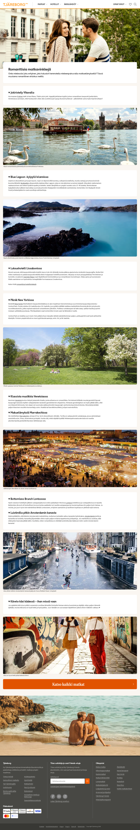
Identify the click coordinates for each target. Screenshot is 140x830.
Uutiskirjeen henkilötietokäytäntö (62, 786)
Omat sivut (118, 4)
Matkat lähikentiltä (102, 778)
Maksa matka (100, 767)
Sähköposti (54, 777)
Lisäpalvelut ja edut (103, 789)
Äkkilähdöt (70, 4)
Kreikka (119, 778)
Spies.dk (73, 826)
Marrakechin (24, 416)
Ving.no (67, 826)
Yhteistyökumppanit (103, 799)
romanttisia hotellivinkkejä (26, 284)
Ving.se (62, 826)
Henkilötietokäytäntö (52, 826)
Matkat (41, 4)
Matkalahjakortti (102, 785)
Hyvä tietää (28, 780)
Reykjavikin (25, 183)
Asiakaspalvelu (29, 776)
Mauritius (120, 785)
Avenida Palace (29, 277)
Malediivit (120, 781)
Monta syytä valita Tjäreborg (9, 792)
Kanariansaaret (122, 770)
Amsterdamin (90, 516)
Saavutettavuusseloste (32, 800)
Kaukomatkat (101, 774)
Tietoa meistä (8, 776)
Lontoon (69, 503)
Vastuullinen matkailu (11, 780)
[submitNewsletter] (87, 781)
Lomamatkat (100, 781)
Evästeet (41, 826)
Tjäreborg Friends (102, 796)
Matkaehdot (28, 784)
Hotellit (54, 4)
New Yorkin (19, 304)
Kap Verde (120, 774)
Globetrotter (81, 826)
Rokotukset (28, 791)
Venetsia (18, 400)
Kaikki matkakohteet (124, 789)
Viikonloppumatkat (103, 770)
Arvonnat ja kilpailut (103, 792)
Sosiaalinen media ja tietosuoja (31, 796)
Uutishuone (7, 787)
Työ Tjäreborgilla (9, 784)
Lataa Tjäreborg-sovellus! (59, 801)
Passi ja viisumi (29, 787)
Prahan (20, 96)
